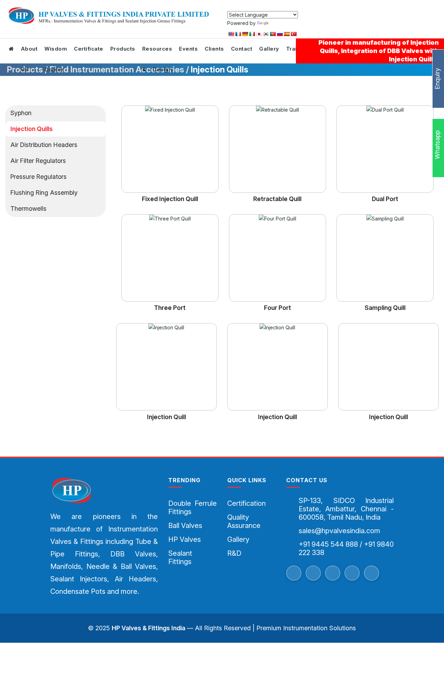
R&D (234, 553)
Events (188, 48)
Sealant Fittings (180, 557)
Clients (214, 48)
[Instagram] (352, 573)
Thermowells (28, 208)
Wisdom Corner (55, 52)
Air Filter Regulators (38, 160)
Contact (242, 48)
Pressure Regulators (38, 176)
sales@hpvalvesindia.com (339, 531)
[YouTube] (332, 573)
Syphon (21, 112)
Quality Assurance (244, 521)
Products (122, 48)
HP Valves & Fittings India (148, 628)
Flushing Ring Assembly (44, 192)
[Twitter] (313, 573)
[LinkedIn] (371, 573)
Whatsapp (437, 145)
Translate (280, 23)
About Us (29, 52)
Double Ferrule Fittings (192, 507)
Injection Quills (31, 128)
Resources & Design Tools (157, 52)
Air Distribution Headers (43, 144)
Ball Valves (185, 525)
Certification (246, 503)
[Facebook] (293, 573)
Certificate (88, 48)
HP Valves (184, 539)
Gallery (269, 48)
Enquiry (437, 78)
